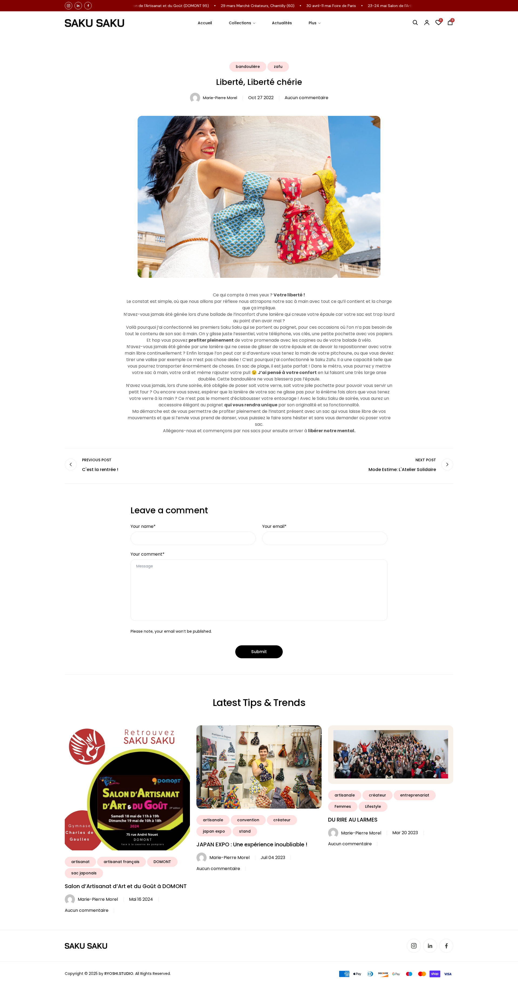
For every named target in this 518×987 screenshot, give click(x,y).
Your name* (143, 526)
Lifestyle (373, 806)
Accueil (205, 23)
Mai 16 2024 (141, 899)
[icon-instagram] (68, 5)
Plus (312, 23)
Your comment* (148, 554)
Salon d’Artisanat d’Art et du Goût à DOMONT (126, 886)
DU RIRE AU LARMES (352, 819)
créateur (282, 820)
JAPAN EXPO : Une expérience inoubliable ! (251, 844)
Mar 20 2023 (405, 833)
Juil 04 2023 (273, 857)
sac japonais (84, 873)
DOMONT (162, 861)
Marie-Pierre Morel (220, 98)
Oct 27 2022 (261, 98)
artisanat (80, 861)
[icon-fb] (88, 5)
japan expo (214, 831)
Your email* (274, 526)
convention (248, 820)
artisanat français (121, 861)
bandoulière (248, 66)
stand (245, 831)
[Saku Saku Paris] (94, 23)
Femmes (343, 806)
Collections (240, 23)
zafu (278, 66)
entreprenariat (414, 795)
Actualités (282, 23)
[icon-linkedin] (78, 5)
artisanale (213, 820)
